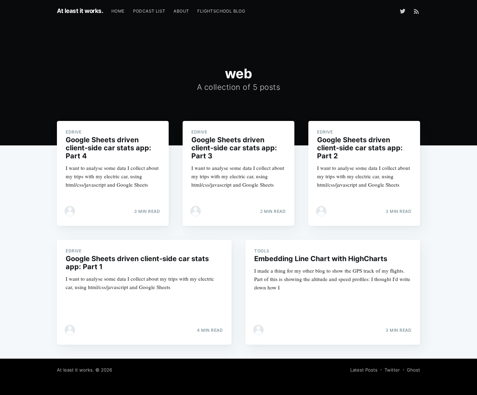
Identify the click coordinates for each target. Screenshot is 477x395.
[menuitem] (118, 11)
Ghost (413, 370)
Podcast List (149, 11)
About (181, 11)
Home (118, 11)
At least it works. (80, 10)
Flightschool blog (221, 11)
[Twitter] (404, 11)
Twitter (392, 370)
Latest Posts (363, 370)
